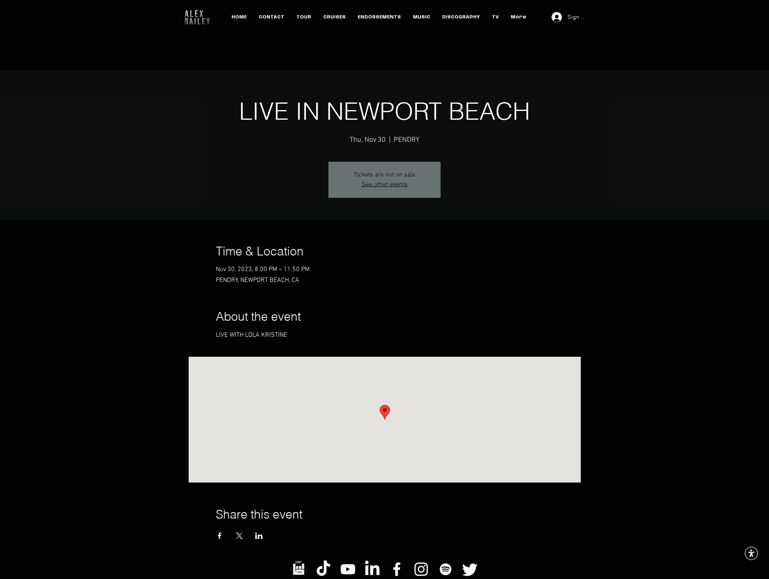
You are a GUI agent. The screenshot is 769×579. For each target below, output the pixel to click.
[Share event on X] (239, 536)
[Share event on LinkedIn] (259, 536)
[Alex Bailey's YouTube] (348, 569)
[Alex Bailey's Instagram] (421, 569)
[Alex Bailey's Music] (446, 569)
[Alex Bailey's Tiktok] (323, 569)
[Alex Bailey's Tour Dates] (299, 569)
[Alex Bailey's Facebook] (397, 569)
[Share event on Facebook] (219, 536)
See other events (385, 185)
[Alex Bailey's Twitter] (470, 569)
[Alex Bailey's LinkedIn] (372, 569)
